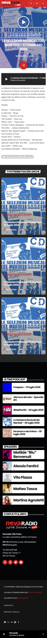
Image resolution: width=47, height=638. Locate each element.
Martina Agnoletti (28, 500)
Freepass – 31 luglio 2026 (26, 387)
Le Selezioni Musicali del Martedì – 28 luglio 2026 (23, 223)
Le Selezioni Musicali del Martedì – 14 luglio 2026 (23, 343)
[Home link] (11, 3)
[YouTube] (5, 622)
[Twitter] (15, 562)
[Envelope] (21, 562)
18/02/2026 (19, 56)
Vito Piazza (22, 477)
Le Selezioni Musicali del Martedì (23, 35)
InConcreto (23, 598)
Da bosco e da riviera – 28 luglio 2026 (27, 433)
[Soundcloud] (12, 622)
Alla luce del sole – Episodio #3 (28, 399)
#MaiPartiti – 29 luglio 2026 (28, 410)
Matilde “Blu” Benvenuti (24, 454)
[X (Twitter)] (8, 622)
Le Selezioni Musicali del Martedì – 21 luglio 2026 (23, 283)
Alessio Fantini (26, 466)
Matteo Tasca (25, 488)
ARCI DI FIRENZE (35, 592)
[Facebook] (18, 622)
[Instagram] (5, 562)
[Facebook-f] (10, 562)
